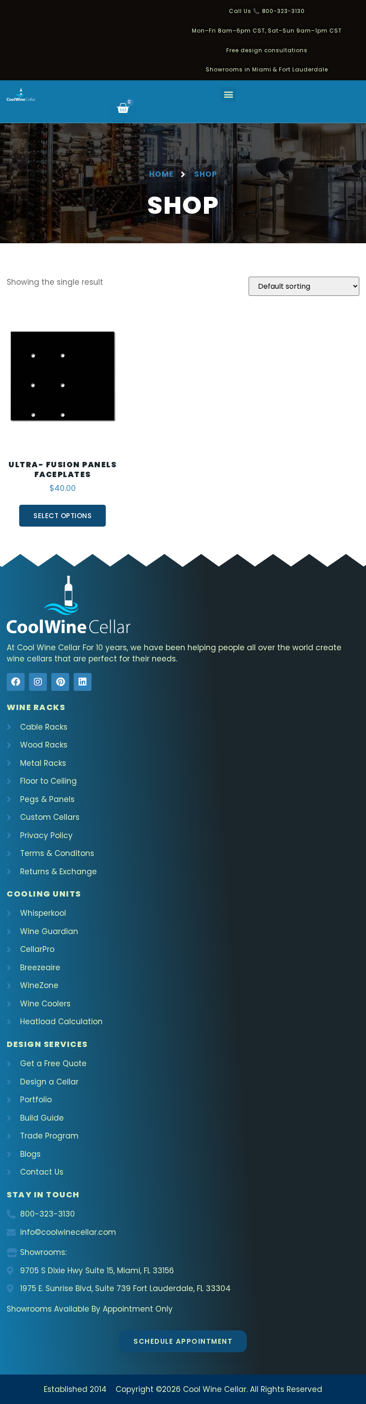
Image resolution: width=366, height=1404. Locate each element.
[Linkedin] (83, 682)
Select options (62, 515)
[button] (228, 94)
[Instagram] (38, 682)
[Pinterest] (60, 682)
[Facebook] (16, 682)
